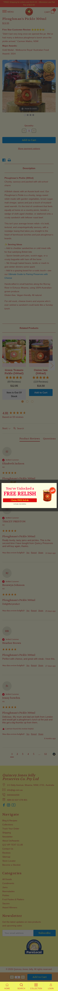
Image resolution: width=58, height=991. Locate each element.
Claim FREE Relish (20, 500)
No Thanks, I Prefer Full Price (19, 504)
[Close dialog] (55, 485)
